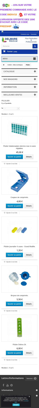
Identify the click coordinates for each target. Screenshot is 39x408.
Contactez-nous (25, 34)
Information (10, 87)
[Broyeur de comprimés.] (19, 279)
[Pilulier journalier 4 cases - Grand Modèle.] (19, 230)
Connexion (33, 34)
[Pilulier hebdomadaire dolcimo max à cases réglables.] (19, 129)
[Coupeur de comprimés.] (19, 181)
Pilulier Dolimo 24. (19, 345)
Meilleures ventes (13, 95)
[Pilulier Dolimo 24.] (19, 328)
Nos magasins (10, 79)
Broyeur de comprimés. (19, 295)
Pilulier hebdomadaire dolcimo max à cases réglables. (19, 147)
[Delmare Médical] (20, 40)
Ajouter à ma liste (11, 163)
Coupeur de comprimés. (19, 197)
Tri (2, 108)
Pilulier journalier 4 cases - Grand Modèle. (19, 246)
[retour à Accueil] (4, 65)
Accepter (16, 405)
